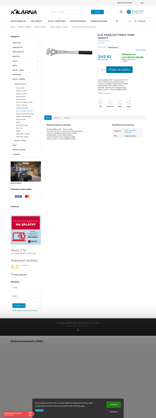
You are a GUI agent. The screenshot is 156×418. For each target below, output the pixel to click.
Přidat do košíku (119, 69)
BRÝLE (14, 65)
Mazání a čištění (20, 140)
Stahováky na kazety (23, 134)
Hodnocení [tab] (57, 118)
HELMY (15, 61)
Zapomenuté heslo (31, 310)
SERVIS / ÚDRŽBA (18, 79)
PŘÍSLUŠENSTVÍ (18, 52)
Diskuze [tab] (66, 118)
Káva (14, 145)
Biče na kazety (21, 99)
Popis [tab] (48, 118)
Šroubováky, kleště (22, 108)
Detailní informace (104, 93)
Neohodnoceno (113, 47)
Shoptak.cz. (86, 325)
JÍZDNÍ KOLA (16, 43)
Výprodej (16, 154)
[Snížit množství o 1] (99, 70)
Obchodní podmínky (125, 3)
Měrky (18, 122)
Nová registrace (18, 310)
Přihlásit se (19, 306)
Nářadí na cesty (21, 91)
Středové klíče (21, 96)
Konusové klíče (21, 119)
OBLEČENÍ (16, 56)
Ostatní (18, 131)
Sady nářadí (20, 88)
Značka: (140, 50)
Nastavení (39, 410)
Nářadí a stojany (21, 84)
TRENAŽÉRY (16, 75)
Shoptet (74, 325)
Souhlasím (113, 404)
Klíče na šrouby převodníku (25, 114)
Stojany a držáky (21, 93)
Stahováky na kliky (22, 137)
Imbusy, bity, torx (22, 105)
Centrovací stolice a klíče (24, 102)
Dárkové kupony (19, 150)
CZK (142, 3)
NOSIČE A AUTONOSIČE (23, 116)
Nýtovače (19, 128)
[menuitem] (19, 21)
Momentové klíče (22, 125)
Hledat (97, 12)
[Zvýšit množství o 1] (105, 70)
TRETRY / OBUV (18, 70)
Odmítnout (114, 412)
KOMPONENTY (17, 47)
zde (82, 406)
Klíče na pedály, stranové (24, 111)
